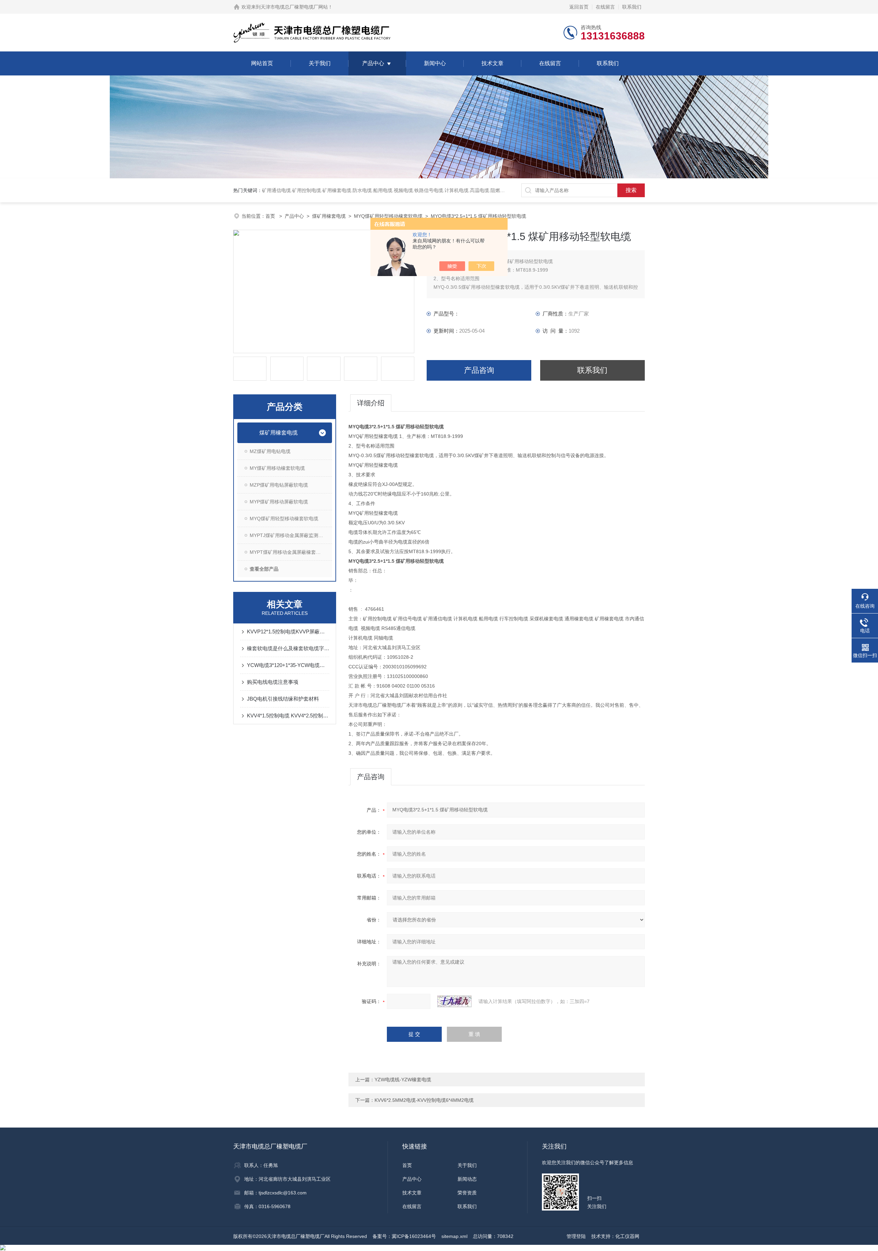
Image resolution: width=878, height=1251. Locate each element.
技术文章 (492, 63)
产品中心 (373, 63)
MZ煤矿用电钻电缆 (270, 451)
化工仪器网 (627, 1236)
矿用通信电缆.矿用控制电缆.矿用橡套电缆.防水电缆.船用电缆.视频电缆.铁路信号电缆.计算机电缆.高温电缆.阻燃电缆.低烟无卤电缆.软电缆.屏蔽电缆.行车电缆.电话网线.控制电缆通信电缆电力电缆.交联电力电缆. (485, 190)
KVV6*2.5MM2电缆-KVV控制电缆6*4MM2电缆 (424, 1100)
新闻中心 (435, 63)
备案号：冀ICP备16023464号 (404, 1236)
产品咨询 (479, 370)
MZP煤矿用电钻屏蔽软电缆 (279, 485)
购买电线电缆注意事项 (272, 682)
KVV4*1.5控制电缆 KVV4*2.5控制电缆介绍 (288, 715)
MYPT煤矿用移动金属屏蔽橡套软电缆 (290, 552)
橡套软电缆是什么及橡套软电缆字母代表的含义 (288, 648)
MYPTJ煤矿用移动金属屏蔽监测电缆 (289, 535)
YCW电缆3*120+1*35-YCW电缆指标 (288, 665)
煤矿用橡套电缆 (329, 216)
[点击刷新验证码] (454, 1001)
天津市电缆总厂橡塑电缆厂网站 (294, 7)
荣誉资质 (467, 1192)
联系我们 (631, 7)
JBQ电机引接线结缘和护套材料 (283, 699)
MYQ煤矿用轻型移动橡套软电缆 (388, 216)
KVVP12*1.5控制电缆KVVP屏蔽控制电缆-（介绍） (288, 631)
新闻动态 (467, 1179)
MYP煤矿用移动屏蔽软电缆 (279, 501)
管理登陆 (576, 1236)
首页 (270, 216)
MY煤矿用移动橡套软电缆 (277, 468)
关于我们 (320, 63)
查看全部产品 (264, 569)
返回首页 (579, 7)
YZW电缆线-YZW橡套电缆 (403, 1079)
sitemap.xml (454, 1236)
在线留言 (605, 7)
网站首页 (262, 63)
